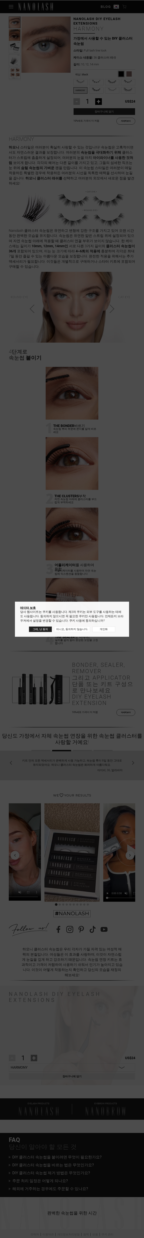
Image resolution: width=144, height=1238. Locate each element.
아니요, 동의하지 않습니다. (72, 629)
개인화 (104, 629)
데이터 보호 (28, 608)
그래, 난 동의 (40, 629)
